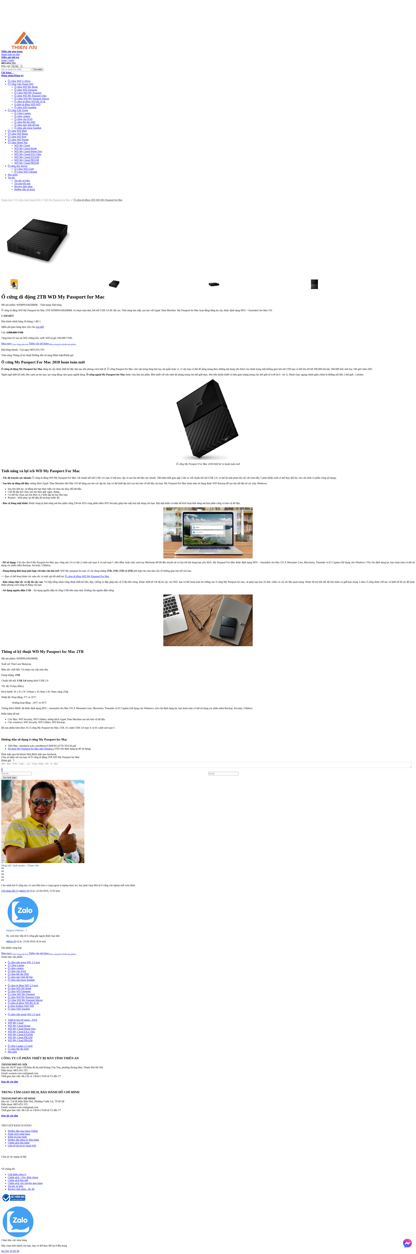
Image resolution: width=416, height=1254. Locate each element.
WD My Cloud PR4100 (26, 163)
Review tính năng (23, 186)
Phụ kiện (12, 1051)
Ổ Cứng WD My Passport (27, 92)
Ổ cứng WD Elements (25, 89)
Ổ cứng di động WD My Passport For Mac (87, 576)
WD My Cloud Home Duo (28, 151)
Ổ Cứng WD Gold (24, 168)
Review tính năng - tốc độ (21, 1189)
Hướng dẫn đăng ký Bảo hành (23, 1139)
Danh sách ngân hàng (19, 1134)
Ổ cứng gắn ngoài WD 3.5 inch (24, 1014)
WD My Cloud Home (25, 148)
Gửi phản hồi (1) (10, 890)
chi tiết (39, 327)
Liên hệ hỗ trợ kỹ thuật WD (22, 1145)
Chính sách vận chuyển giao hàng (25, 1183)
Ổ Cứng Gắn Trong (18, 110)
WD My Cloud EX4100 (26, 157)
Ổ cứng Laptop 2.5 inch (20, 1046)
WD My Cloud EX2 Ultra (27, 154)
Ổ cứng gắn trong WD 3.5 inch (24, 962)
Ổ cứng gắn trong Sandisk (27, 128)
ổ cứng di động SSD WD (27, 104)
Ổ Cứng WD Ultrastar (25, 171)
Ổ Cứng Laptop (22, 113)
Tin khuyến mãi (22, 183)
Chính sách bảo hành (18, 1142)
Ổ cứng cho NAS (23, 119)
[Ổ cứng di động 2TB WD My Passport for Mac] (37, 276)
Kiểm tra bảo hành (17, 1136)
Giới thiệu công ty (17, 1174)
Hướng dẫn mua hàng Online (23, 1131)
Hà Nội (5, 1251)
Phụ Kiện (13, 174)
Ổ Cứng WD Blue (17, 130)
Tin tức (11, 177)
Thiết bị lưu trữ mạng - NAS (22, 1020)
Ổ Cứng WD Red (17, 136)
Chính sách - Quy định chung (23, 1177)
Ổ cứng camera (22, 116)
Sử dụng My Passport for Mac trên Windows (31, 748)
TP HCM (14, 1251)
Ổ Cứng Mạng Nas (18, 142)
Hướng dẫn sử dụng (24, 189)
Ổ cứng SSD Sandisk (25, 107)
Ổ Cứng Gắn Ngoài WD (20, 84)
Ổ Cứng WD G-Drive (19, 81)
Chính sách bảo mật (18, 1180)
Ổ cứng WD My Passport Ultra (30, 95)
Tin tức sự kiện (22, 180)
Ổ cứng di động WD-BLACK (30, 101)
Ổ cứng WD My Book (26, 87)
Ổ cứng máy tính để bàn (26, 125)
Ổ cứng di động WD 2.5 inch (23, 985)
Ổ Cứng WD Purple (18, 139)
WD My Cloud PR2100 (26, 160)
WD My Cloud (22, 145)
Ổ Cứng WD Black (18, 133)
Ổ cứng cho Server (17, 166)
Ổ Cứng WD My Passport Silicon (31, 98)
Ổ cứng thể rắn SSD (24, 122)
